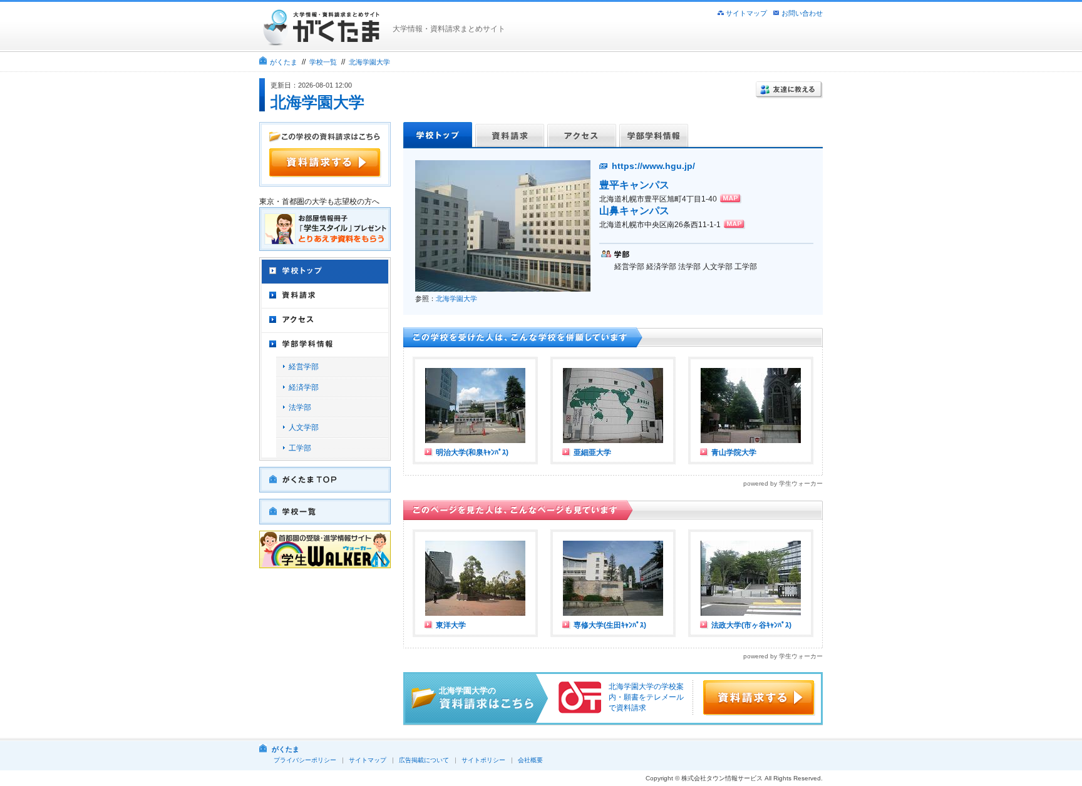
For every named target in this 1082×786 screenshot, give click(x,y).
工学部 (300, 448)
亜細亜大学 (592, 452)
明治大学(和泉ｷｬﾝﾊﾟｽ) (472, 452)
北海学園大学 (369, 62)
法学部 (300, 407)
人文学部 (304, 427)
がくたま (283, 62)
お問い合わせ (802, 13)
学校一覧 (323, 62)
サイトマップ (746, 13)
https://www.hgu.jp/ (653, 166)
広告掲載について (424, 760)
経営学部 (304, 366)
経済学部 (304, 387)
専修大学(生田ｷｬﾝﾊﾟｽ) (610, 625)
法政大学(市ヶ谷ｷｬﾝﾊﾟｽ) (751, 625)
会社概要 (530, 760)
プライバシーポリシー (305, 760)
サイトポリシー (483, 760)
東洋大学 (451, 625)
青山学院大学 (733, 452)
